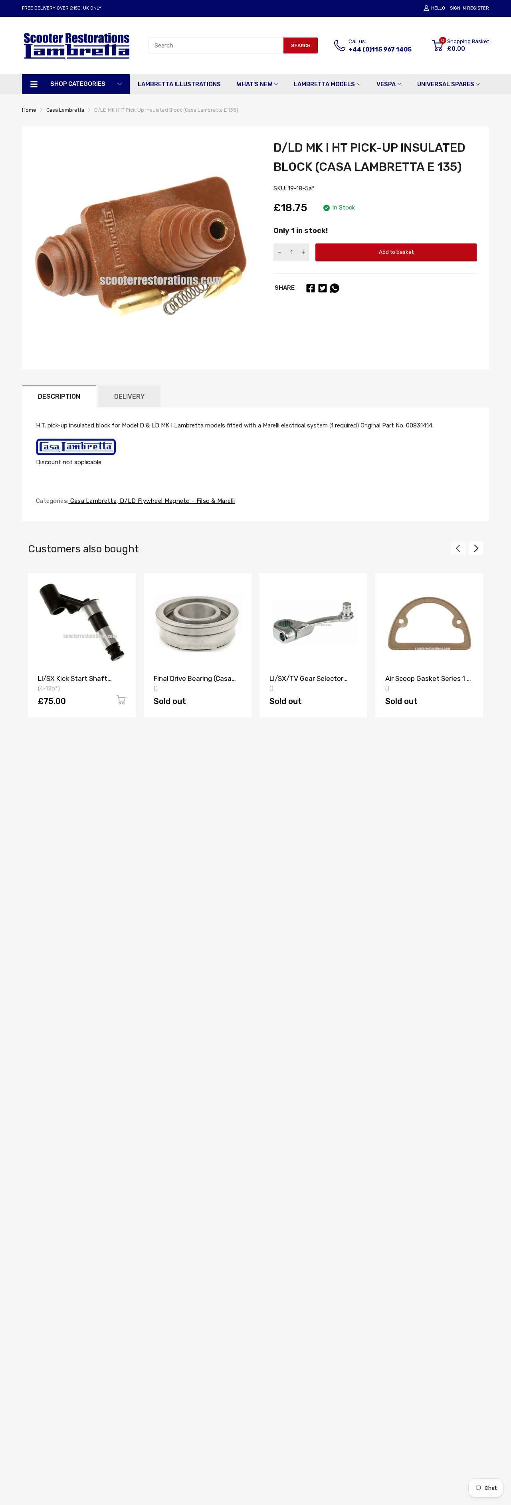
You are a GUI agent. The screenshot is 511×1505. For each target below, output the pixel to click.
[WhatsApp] (334, 288)
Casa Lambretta (92, 500)
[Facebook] (310, 288)
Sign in (458, 8)
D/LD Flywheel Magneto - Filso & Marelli (176, 500)
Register (478, 8)
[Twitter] (322, 288)
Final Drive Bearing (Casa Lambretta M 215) (193, 682)
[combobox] (215, 45)
